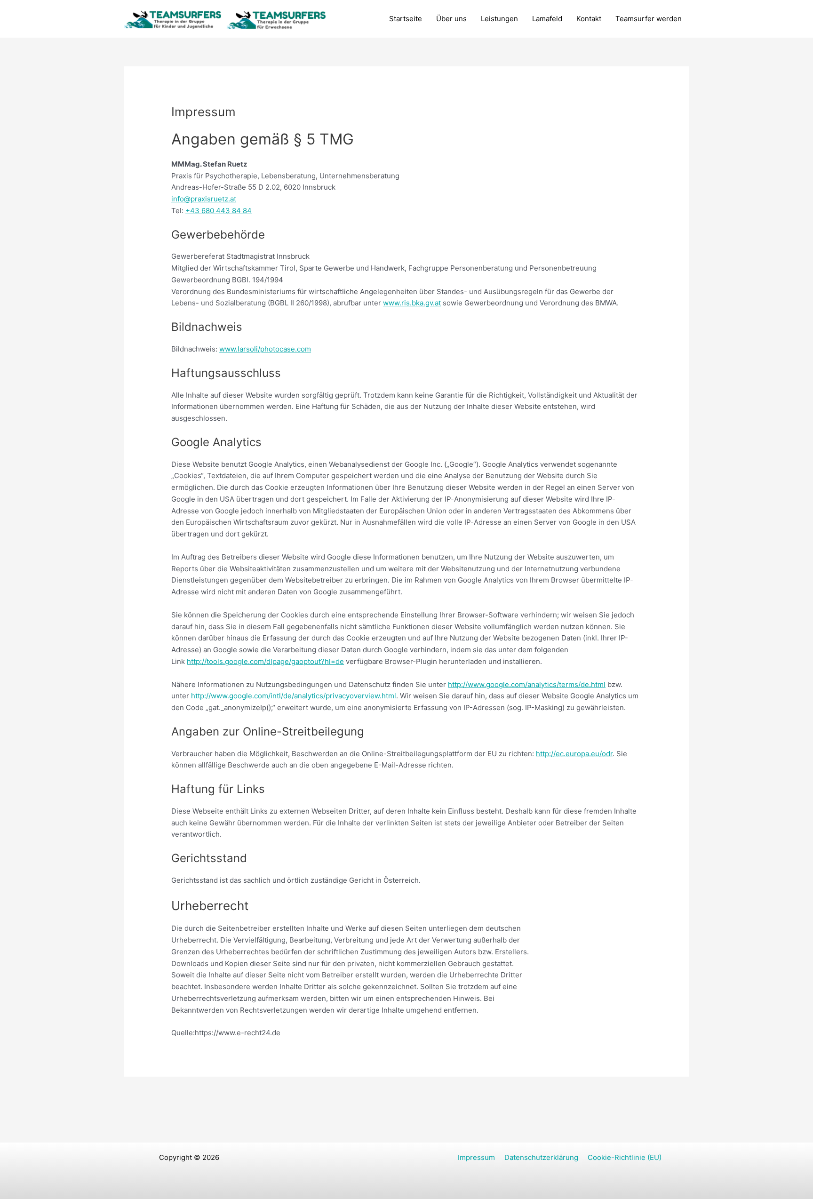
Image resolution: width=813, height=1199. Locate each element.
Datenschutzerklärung (541, 1157)
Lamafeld (547, 18)
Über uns (451, 18)
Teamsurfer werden (648, 18)
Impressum (476, 1157)
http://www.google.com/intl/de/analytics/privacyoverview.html (293, 695)
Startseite (405, 18)
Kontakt (588, 18)
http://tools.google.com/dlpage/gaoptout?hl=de (265, 661)
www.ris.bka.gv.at (412, 302)
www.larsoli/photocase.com (265, 348)
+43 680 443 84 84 (218, 210)
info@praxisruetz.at (203, 198)
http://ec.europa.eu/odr (574, 753)
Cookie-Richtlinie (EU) (625, 1157)
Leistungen (499, 18)
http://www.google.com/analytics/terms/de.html (527, 684)
